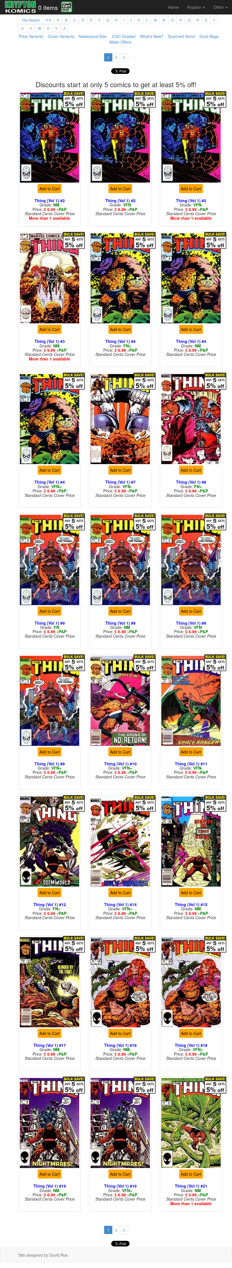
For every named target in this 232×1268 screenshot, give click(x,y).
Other (219, 7)
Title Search (31, 20)
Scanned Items (181, 36)
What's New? (152, 36)
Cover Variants (61, 36)
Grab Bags (209, 36)
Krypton (194, 7)
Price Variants (31, 36)
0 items (48, 7)
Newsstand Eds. (93, 36)
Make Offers (120, 42)
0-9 (48, 20)
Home (173, 7)
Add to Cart (49, 188)
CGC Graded (124, 36)
